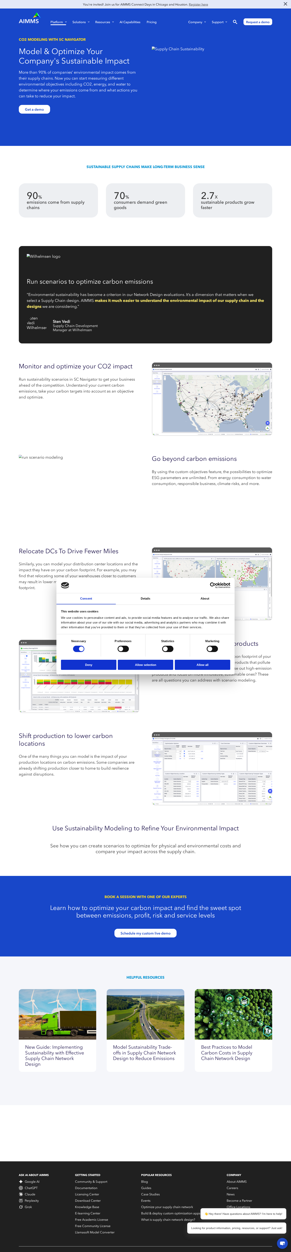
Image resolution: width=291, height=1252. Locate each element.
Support (217, 22)
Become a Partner (239, 1201)
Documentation (86, 1188)
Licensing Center (87, 1194)
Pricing (152, 22)
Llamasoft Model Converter (95, 1232)
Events (145, 1201)
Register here (198, 4)
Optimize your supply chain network (167, 1207)
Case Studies (150, 1194)
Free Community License (92, 1226)
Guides (146, 1188)
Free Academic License (91, 1220)
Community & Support (91, 1182)
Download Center (88, 1201)
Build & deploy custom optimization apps (170, 1213)
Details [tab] (145, 598)
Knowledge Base (87, 1207)
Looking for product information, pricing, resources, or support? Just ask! (236, 1228)
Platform (56, 22)
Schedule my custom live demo (146, 933)
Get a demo (34, 109)
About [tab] (205, 598)
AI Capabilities (130, 22)
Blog (144, 1182)
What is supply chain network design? (168, 1220)
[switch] (123, 649)
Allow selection (145, 664)
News (231, 1194)
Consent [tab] (86, 598)
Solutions (79, 22)
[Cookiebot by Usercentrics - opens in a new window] (213, 585)
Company (195, 22)
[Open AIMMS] (282, 1243)
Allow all (202, 664)
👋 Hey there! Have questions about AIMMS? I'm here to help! (243, 1213)
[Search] (235, 22)
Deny (88, 664)
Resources (102, 22)
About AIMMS (237, 1182)
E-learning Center (87, 1213)
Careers (232, 1188)
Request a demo (258, 22)
